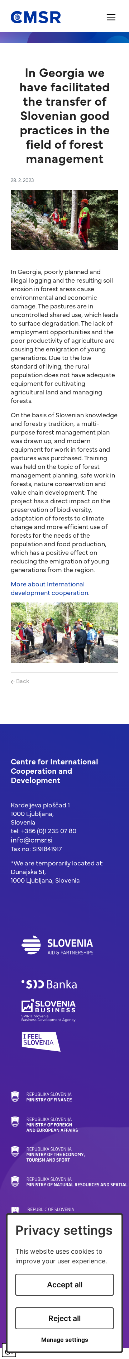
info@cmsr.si (32, 839)
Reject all (64, 1318)
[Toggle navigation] (111, 17)
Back (22, 681)
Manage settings (64, 1339)
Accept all (64, 1284)
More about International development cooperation (49, 588)
